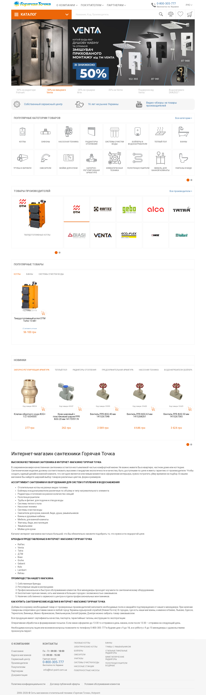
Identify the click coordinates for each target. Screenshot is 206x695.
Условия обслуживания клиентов (102, 684)
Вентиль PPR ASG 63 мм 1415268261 (139, 415)
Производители (19, 663)
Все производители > (181, 191)
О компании (66, 5)
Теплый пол (61, 370)
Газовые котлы (82, 643)
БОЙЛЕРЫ (78, 651)
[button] (188, 180)
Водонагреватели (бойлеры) (179, 370)
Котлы (17, 274)
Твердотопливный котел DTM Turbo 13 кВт (29, 319)
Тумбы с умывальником (118, 647)
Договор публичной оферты (65, 684)
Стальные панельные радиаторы (116, 652)
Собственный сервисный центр (43, 104)
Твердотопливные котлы (37, 235)
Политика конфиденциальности (28, 684)
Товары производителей (32, 191)
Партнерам (115, 5)
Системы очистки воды (51, 274)
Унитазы (78, 658)
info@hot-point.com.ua (55, 670)
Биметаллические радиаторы (114, 658)
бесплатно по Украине (168, 7)
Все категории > (183, 118)
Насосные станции (84, 666)
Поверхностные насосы (86, 670)
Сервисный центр (20, 659)
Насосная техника (149, 370)
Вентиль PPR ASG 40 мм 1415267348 (103, 415)
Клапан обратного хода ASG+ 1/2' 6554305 (29, 415)
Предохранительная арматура (117, 370)
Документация (19, 675)
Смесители (79, 654)
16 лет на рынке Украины (103, 104)
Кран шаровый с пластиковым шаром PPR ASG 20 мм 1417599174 (66, 416)
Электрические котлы (85, 647)
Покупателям (91, 5)
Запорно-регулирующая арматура (31, 370)
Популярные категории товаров (37, 118)
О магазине (17, 651)
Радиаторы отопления (84, 370)
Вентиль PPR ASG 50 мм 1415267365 (176, 415)
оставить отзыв (31, 328)
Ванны (29, 274)
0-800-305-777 (166, 3)
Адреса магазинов (21, 655)
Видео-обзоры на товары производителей (161, 104)
